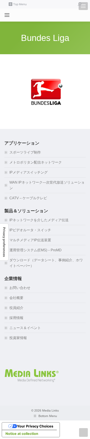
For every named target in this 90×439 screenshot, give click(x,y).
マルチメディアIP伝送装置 (30, 240)
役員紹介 (16, 308)
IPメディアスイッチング (28, 172)
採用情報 (16, 318)
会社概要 (16, 298)
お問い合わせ (19, 288)
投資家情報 (18, 338)
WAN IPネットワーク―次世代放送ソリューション (47, 185)
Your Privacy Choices (35, 426)
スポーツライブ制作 (25, 152)
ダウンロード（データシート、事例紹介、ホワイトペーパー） (46, 263)
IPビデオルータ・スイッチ (30, 230)
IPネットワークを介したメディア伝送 (39, 220)
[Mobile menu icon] (83, 6)
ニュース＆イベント (25, 328)
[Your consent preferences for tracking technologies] (4, 242)
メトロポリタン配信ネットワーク (35, 162)
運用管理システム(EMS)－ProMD (35, 250)
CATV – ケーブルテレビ (28, 198)
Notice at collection (21, 433)
